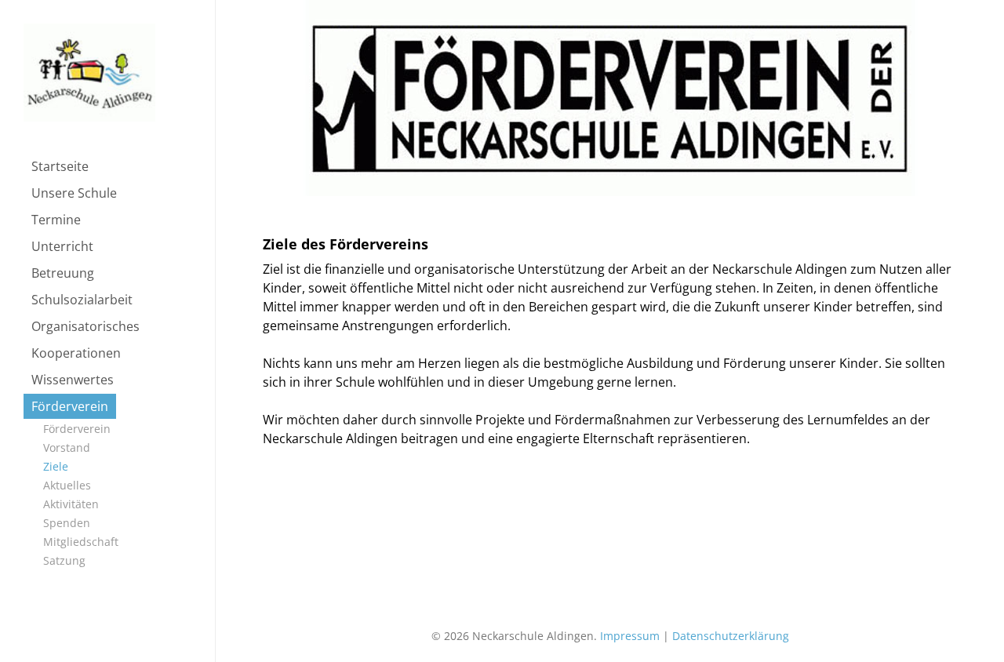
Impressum (630, 635)
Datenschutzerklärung (730, 635)
